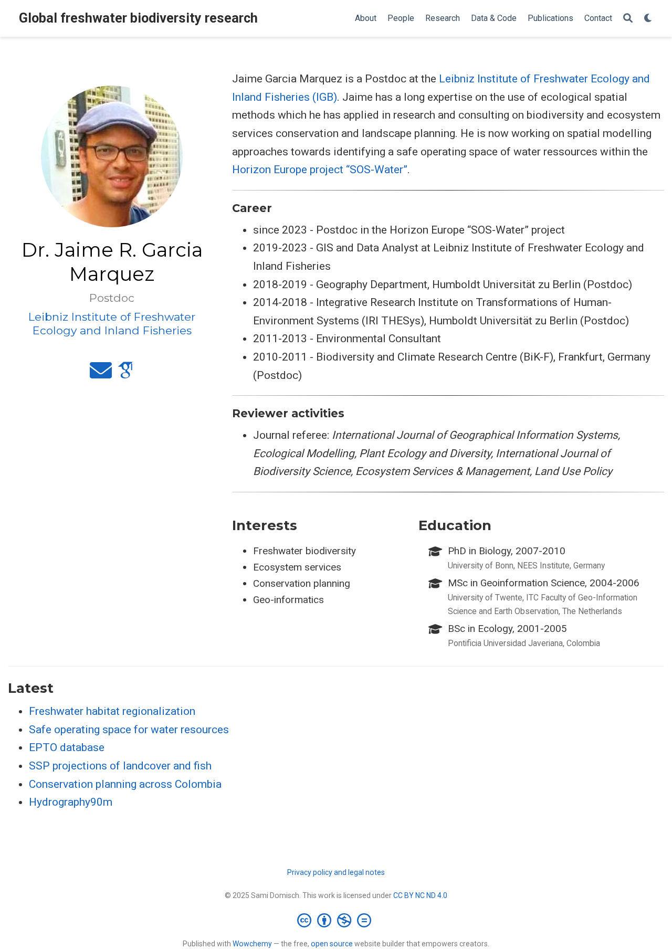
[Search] (628, 19)
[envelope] (101, 374)
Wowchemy (252, 944)
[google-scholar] (125, 374)
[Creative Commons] (336, 920)
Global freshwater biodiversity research (138, 18)
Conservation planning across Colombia (125, 784)
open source (332, 944)
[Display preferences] (648, 19)
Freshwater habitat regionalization (112, 711)
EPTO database (66, 747)
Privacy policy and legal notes (336, 872)
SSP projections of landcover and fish (120, 765)
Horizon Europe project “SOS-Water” (319, 169)
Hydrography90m (70, 802)
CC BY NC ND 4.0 (420, 895)
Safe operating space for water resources (129, 729)
